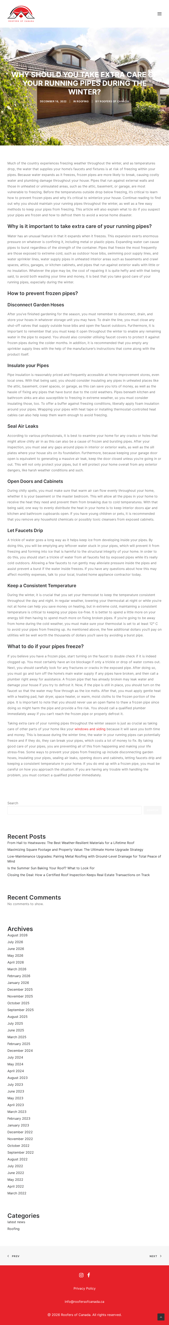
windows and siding (90, 729)
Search (12, 803)
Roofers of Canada (114, 101)
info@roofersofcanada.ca (84, 1301)
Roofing (83, 101)
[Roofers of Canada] (21, 14)
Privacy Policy (85, 1288)
